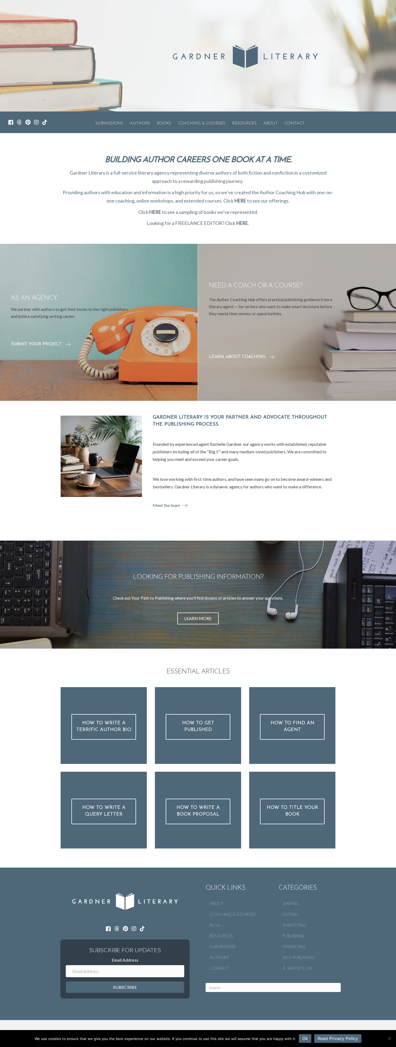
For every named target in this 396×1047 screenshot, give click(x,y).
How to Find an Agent (292, 726)
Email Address (125, 960)
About (270, 123)
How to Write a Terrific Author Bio (103, 726)
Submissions (109, 123)
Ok (305, 1038)
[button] (44, 339)
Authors (140, 123)
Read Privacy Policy (338, 1038)
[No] (389, 1038)
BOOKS (164, 123)
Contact (294, 123)
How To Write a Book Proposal (198, 811)
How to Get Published (198, 726)
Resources (244, 123)
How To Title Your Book (292, 811)
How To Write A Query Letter (104, 811)
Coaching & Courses (201, 123)
